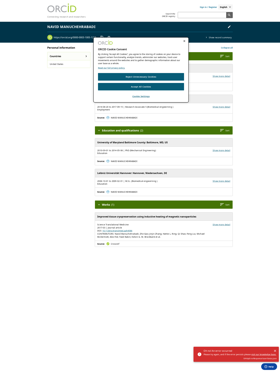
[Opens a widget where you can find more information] (269, 367)
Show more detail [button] (221, 76)
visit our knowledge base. (263, 354)
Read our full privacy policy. (111, 67)
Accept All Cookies (141, 86)
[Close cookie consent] (184, 41)
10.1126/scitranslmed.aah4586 (117, 230)
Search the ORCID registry (168, 15)
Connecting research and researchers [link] (66, 16)
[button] (227, 47)
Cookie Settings (141, 96)
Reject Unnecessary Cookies (141, 76)
